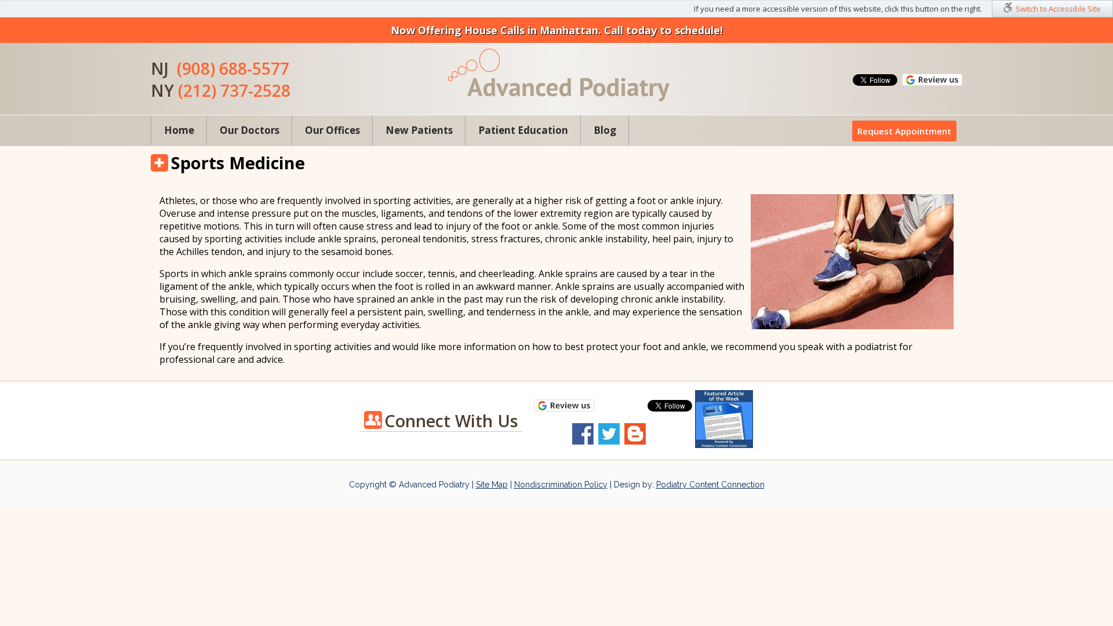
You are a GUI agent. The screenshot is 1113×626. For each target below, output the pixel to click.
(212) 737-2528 (234, 90)
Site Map (492, 484)
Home (179, 130)
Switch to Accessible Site (1058, 8)
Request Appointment (904, 131)
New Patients (419, 130)
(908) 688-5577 (233, 68)
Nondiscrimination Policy (561, 484)
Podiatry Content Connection (710, 484)
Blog (605, 130)
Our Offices (332, 130)
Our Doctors (249, 130)
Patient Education (523, 130)
